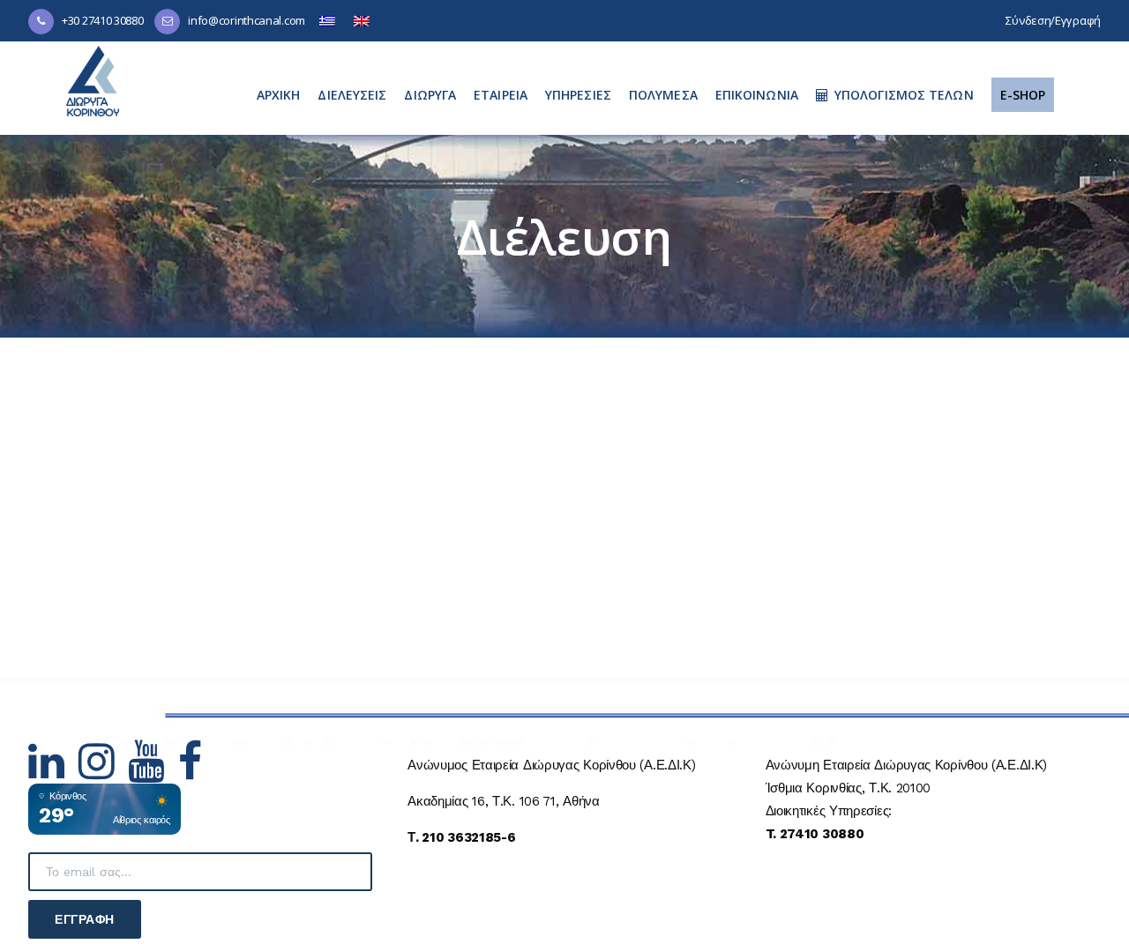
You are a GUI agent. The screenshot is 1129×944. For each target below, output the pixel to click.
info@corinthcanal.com (246, 20)
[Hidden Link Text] (53, 772)
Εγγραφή (85, 919)
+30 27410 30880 (103, 20)
